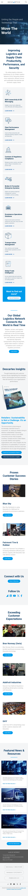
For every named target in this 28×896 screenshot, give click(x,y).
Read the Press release (9, 809)
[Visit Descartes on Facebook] (20, 884)
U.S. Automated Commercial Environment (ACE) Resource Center (13, 857)
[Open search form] (26, 2)
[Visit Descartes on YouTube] (14, 884)
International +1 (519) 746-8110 (14, 872)
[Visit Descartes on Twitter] (17, 884)
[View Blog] (7, 884)
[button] (14, 630)
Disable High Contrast (16, 889)
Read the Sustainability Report (11, 452)
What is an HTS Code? (8, 859)
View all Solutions (14, 298)
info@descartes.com (14, 878)
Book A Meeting (14, 581)
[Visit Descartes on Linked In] (10, 884)
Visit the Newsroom (14, 843)
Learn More (8, 110)
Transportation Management (9, 855)
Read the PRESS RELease (9, 783)
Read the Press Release (9, 837)
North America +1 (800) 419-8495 (14, 867)
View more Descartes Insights (11, 456)
